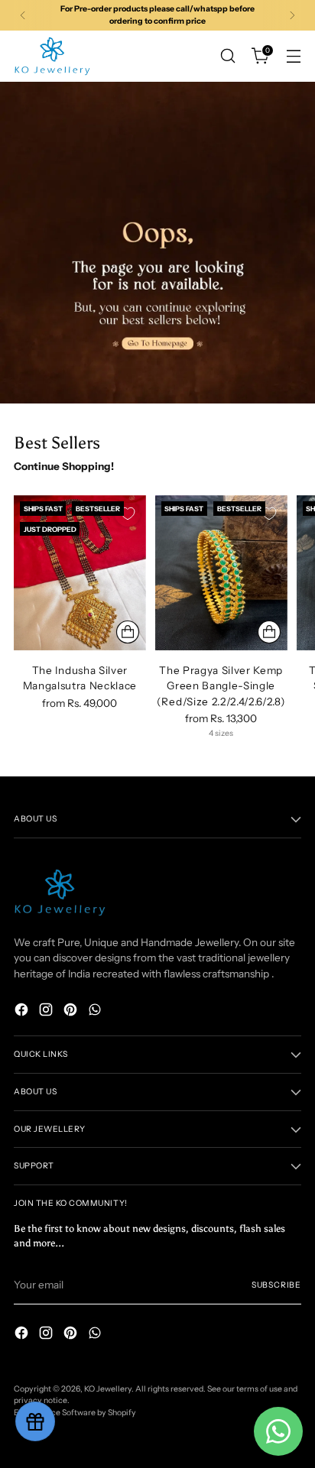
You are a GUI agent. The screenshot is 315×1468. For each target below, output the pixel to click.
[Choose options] (127, 632)
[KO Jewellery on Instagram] (47, 1011)
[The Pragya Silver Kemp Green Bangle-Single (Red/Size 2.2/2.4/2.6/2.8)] (221, 572)
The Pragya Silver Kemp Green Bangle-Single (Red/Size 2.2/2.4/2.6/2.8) (221, 686)
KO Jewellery (108, 1389)
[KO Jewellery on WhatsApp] (96, 1011)
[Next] (292, 15)
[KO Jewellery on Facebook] (23, 1011)
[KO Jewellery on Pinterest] (72, 1011)
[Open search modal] (227, 56)
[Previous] (23, 15)
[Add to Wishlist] (127, 513)
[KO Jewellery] (52, 56)
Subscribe (276, 1285)
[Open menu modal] (293, 56)
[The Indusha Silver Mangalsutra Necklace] (80, 572)
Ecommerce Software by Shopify (75, 1413)
